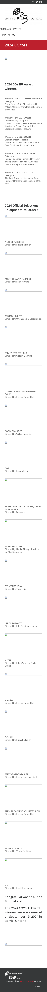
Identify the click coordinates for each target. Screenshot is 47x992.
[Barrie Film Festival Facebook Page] (33, 3)
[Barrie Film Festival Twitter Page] (37, 3)
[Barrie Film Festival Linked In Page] (40, 3)
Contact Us (8, 35)
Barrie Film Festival (27, 981)
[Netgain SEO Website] (14, 973)
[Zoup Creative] (14, 977)
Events (17, 29)
